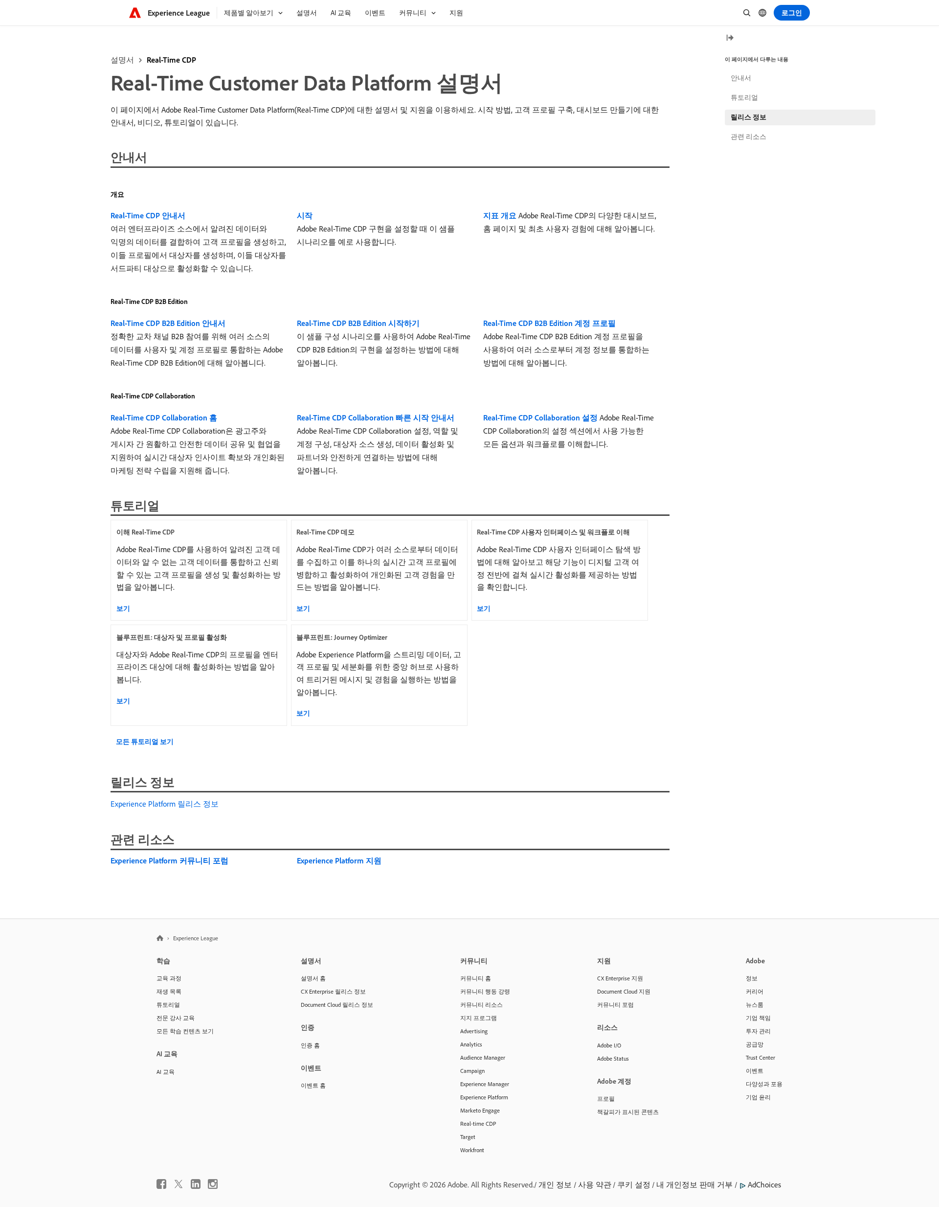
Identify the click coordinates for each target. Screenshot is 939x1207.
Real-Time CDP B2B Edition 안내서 (168, 323)
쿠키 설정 (633, 1184)
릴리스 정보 (748, 117)
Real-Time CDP (171, 60)
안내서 (741, 77)
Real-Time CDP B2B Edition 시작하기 (358, 323)
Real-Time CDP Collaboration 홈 (164, 417)
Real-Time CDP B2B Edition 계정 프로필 (549, 323)
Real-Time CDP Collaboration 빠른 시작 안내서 (375, 417)
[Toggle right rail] (729, 38)
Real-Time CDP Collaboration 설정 (540, 417)
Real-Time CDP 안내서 (148, 215)
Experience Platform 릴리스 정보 (165, 804)
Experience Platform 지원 (339, 860)
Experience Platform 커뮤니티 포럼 (169, 860)
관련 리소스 (748, 136)
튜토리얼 (744, 97)
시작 (305, 215)
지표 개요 (499, 215)
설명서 (122, 60)
